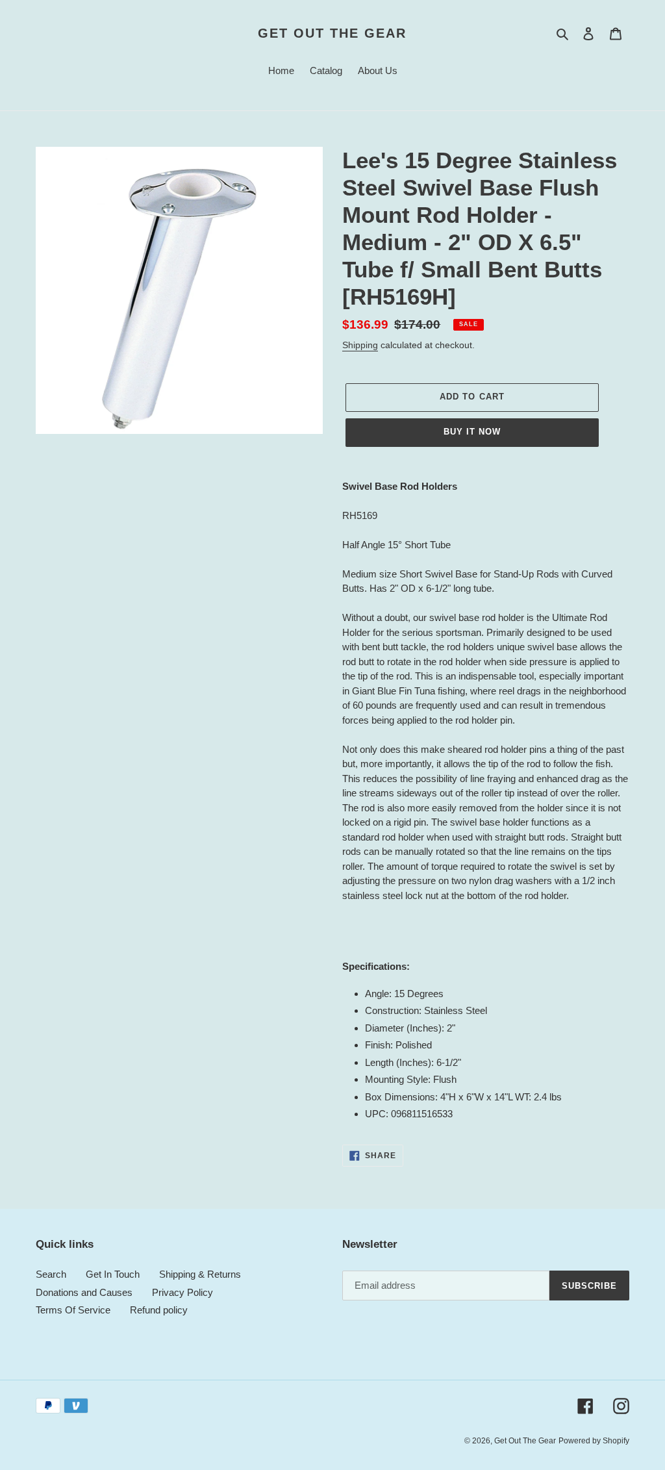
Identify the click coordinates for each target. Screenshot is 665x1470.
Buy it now (472, 432)
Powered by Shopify (593, 1440)
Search (51, 1274)
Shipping (360, 345)
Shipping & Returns (200, 1274)
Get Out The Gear (332, 33)
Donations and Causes (84, 1292)
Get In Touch (113, 1274)
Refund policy (159, 1309)
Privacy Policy (182, 1292)
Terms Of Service (73, 1309)
